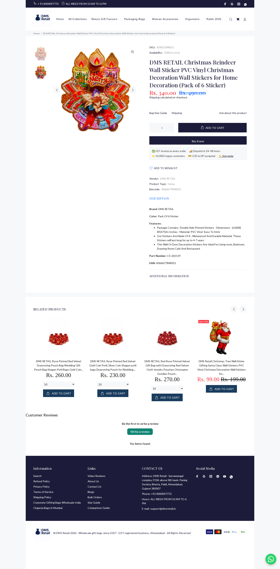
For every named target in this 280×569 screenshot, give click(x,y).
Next (132, 90)
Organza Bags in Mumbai (47, 507)
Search (37, 475)
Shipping (154, 97)
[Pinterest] (217, 476)
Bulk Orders (95, 497)
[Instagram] (238, 4)
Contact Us (94, 486)
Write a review (140, 431)
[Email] (232, 4)
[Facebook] (225, 4)
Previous (57, 90)
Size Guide (94, 502)
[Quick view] (77, 324)
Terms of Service (43, 491)
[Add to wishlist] (77, 335)
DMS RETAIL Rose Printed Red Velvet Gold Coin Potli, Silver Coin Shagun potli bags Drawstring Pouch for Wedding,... (112, 365)
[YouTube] (224, 476)
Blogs (91, 491)
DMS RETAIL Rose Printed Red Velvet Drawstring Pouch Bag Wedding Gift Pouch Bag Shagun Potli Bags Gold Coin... (58, 365)
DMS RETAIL (168, 178)
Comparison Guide (99, 507)
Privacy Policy (41, 486)
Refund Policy (41, 481)
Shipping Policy (42, 497)
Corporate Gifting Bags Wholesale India (57, 502)
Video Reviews (96, 475)
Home (171, 183)
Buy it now (198, 141)
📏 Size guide (226, 156)
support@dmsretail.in (163, 508)
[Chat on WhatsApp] (271, 559)
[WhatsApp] (245, 4)
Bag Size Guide (158, 113)
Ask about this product (233, 113)
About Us (93, 481)
